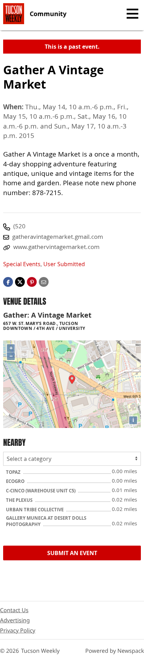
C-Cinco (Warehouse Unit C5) (41, 490)
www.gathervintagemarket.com (56, 247)
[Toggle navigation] (132, 14)
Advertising (15, 620)
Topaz (14, 472)
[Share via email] (44, 281)
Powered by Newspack (114, 651)
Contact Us (14, 610)
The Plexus (20, 500)
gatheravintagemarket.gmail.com (57, 237)
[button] (32, 281)
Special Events (22, 264)
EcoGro (16, 481)
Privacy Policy (17, 630)
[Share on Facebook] (8, 281)
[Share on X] (20, 281)
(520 (19, 226)
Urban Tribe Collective (35, 509)
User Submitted (64, 264)
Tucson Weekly (40, 651)
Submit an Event (72, 553)
